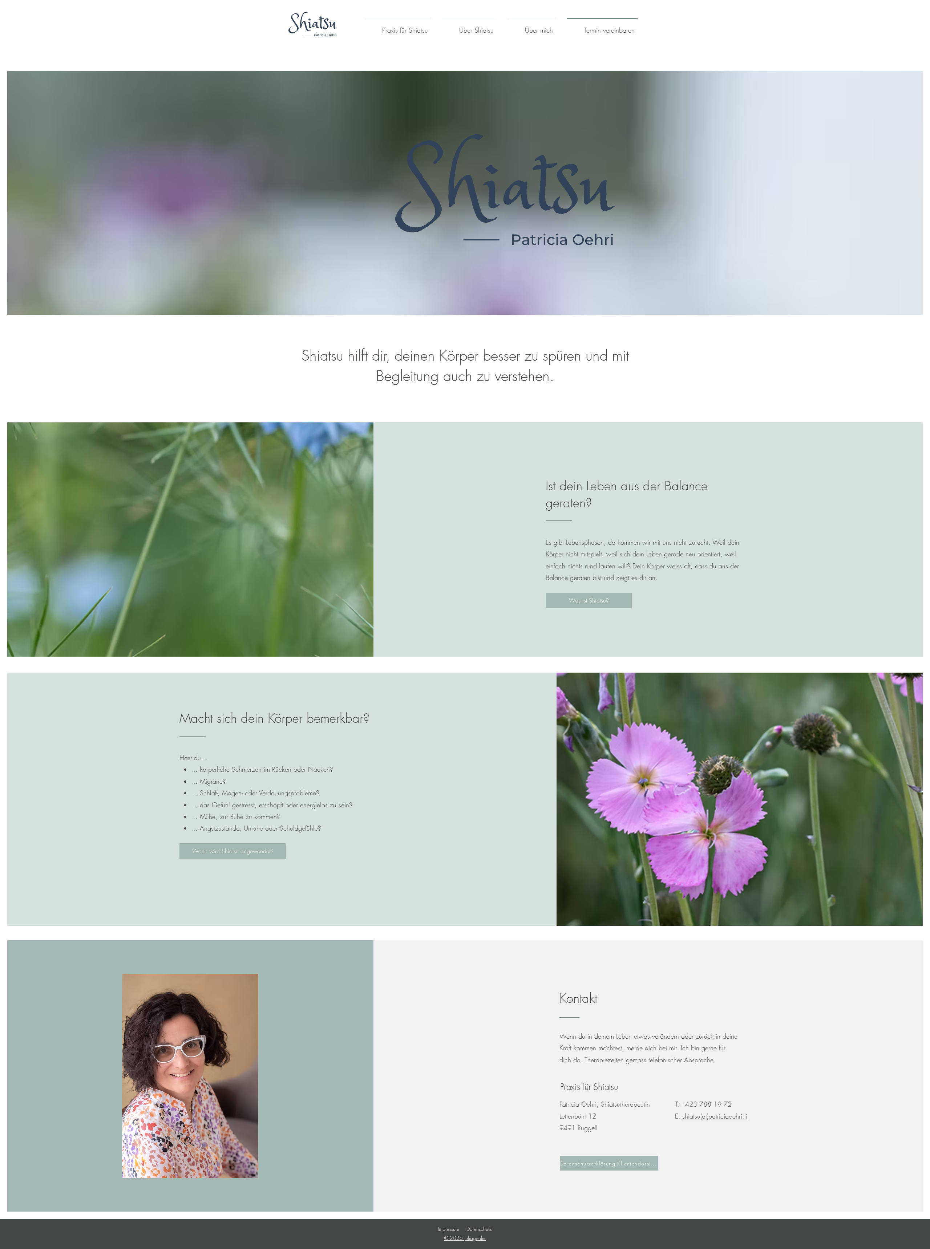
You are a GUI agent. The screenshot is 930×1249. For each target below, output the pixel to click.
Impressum (448, 1228)
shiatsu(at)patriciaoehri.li (714, 1116)
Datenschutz (479, 1228)
